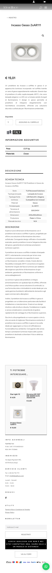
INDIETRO (12, 18)
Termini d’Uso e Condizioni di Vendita (17, 509)
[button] (43, 35)
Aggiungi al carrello (29, 122)
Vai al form (26, 554)
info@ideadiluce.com (16, 476)
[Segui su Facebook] (6, 498)
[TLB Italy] (14, 132)
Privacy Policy (9, 512)
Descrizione (13, 171)
